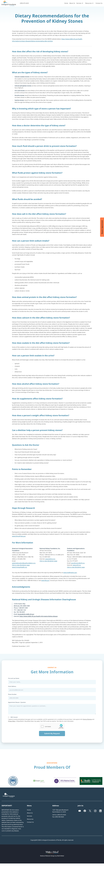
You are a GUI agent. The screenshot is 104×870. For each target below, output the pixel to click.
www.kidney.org (50, 559)
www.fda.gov (45, 580)
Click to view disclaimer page (21, 565)
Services (78, 3)
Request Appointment (102, 227)
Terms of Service (87, 719)
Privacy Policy (11, 721)
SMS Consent (14, 717)
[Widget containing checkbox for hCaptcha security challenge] (52, 726)
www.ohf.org (77, 565)
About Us (72, 3)
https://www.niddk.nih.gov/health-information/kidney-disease (38, 616)
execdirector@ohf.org (78, 563)
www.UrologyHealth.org (19, 567)
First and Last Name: (13, 678)
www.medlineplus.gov (70, 572)
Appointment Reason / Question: (17, 702)
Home (66, 3)
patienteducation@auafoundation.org (23, 563)
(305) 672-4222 (61, 815)
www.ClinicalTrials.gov (19, 536)
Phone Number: (12, 694)
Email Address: (12, 686)
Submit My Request (52, 733)
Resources (88, 3)
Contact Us (99, 3)
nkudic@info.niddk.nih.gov (26, 614)
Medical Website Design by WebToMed (52, 856)
